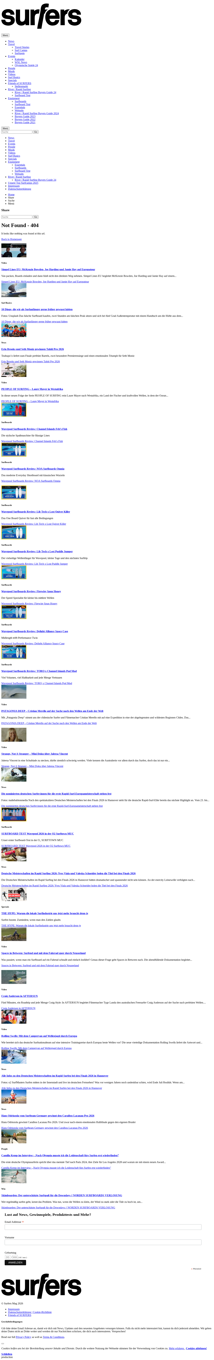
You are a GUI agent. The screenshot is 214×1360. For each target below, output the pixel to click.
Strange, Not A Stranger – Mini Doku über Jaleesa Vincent (34, 753)
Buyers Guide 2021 (25, 122)
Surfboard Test (22, 95)
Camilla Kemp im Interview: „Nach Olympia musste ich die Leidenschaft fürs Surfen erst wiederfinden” (60, 1155)
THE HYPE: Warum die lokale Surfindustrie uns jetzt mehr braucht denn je (44, 913)
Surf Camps (21, 50)
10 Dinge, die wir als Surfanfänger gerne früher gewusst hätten (37, 309)
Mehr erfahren (177, 1348)
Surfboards (20, 101)
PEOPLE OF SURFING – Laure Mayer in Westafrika (32, 389)
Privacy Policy (23, 1337)
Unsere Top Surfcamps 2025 (23, 182)
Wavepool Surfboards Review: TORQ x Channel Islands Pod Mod (39, 671)
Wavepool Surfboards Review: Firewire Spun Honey (31, 591)
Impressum (14, 185)
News (11, 41)
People (11, 68)
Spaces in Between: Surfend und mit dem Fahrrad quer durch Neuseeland (43, 953)
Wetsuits (19, 110)
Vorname (9, 1237)
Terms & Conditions (53, 1337)
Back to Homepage (11, 239)
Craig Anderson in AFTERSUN (19, 996)
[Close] (2, 1343)
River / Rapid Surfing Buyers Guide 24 (35, 92)
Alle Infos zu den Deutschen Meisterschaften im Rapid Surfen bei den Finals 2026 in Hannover (54, 1075)
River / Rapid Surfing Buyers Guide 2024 (37, 113)
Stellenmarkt (21, 86)
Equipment (14, 98)
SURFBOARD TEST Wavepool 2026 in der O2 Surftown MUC (37, 833)
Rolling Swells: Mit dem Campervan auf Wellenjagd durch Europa (39, 1036)
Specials (12, 80)
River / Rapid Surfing (19, 89)
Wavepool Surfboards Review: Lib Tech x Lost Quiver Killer (35, 511)
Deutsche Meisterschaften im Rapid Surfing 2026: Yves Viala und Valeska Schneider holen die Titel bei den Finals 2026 (68, 873)
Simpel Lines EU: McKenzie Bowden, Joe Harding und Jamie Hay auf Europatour (48, 269)
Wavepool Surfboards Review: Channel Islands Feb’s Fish (34, 429)
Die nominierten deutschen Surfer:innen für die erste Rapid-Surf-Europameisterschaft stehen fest (56, 793)
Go (35, 132)
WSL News (21, 62)
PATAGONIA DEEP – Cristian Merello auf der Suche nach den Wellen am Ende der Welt (52, 711)
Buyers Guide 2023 (25, 116)
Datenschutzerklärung (19, 188)
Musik (11, 71)
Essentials (20, 107)
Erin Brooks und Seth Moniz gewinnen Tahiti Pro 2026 (32, 349)
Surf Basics (14, 77)
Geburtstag (10, 1252)
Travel (11, 44)
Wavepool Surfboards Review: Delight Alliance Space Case (34, 631)
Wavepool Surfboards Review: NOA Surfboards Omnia (32, 468)
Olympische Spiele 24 (26, 65)
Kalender (19, 59)
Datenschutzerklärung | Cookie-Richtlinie (30, 1312)
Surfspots (20, 53)
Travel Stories (22, 47)
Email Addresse (14, 1222)
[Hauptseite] (41, 27)
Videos (11, 74)
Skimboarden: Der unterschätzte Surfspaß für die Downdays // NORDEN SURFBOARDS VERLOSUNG (61, 1195)
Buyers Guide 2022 (25, 119)
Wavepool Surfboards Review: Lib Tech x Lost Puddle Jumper (37, 551)
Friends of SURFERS (19, 83)
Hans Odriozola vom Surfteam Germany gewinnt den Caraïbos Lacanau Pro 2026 (47, 1115)
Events (11, 56)
